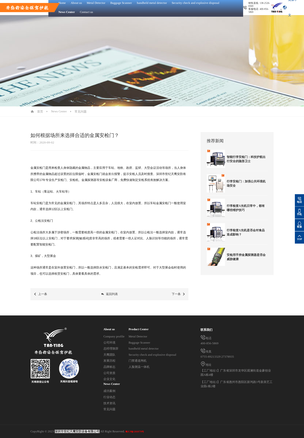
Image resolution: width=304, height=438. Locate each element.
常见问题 (81, 111)
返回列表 (112, 294)
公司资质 (109, 373)
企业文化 (109, 379)
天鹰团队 (109, 354)
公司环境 (109, 342)
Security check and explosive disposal (152, 354)
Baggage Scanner (139, 342)
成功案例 (109, 391)
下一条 (176, 294)
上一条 (42, 294)
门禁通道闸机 (138, 360)
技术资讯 (109, 403)
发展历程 (109, 360)
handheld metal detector (144, 348)
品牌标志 (109, 367)
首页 (40, 111)
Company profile (114, 336)
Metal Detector (138, 336)
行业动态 (109, 397)
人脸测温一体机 (139, 367)
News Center (66, 12)
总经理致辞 (110, 348)
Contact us (86, 12)
